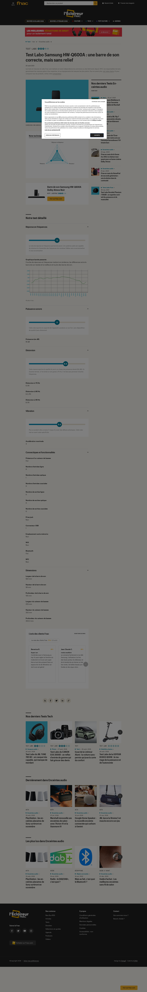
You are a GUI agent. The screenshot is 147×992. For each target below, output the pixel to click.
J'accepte (97, 135)
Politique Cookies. (96, 120)
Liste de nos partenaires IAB (52, 130)
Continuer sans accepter (98, 101)
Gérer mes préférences (52, 135)
